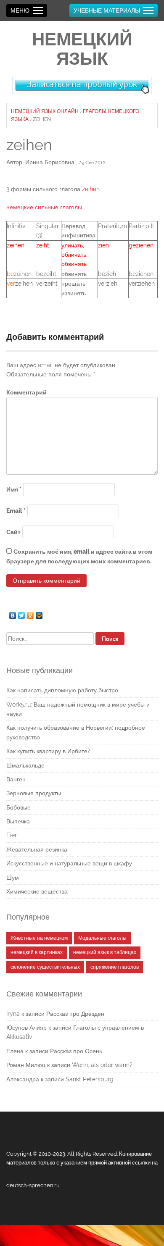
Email (16, 510)
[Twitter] (21, 613)
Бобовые (18, 807)
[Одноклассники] (30, 613)
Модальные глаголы (102, 938)
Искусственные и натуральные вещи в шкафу (69, 863)
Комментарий (26, 392)
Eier (11, 835)
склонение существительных (45, 967)
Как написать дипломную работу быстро (62, 690)
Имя (13, 489)
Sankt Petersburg (90, 1079)
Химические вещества (37, 891)
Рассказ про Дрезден (75, 1013)
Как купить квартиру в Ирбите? (48, 751)
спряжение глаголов (114, 967)
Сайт (13, 531)
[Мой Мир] (39, 613)
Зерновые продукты (33, 793)
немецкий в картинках (37, 952)
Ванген (16, 779)
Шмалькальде (25, 765)
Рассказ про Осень (76, 1051)
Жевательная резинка (36, 849)
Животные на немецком (39, 938)
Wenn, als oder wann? (102, 1065)
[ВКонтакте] (12, 613)
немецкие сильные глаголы (44, 207)
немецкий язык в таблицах (104, 952)
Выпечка (18, 821)
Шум (12, 877)
